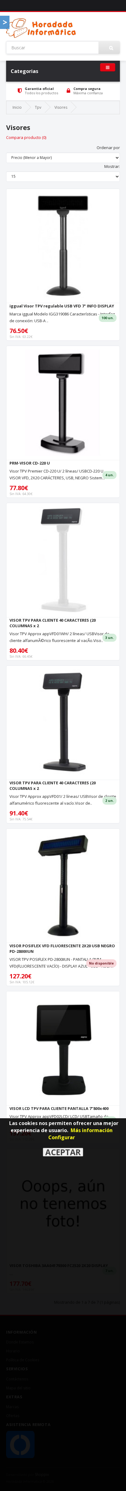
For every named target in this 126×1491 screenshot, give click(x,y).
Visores (60, 107)
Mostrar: (112, 166)
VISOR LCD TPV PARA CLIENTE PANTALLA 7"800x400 (59, 1108)
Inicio (17, 107)
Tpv (38, 107)
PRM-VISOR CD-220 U (29, 463)
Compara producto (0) (26, 137)
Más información (92, 1130)
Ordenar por (108, 147)
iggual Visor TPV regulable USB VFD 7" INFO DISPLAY (61, 306)
